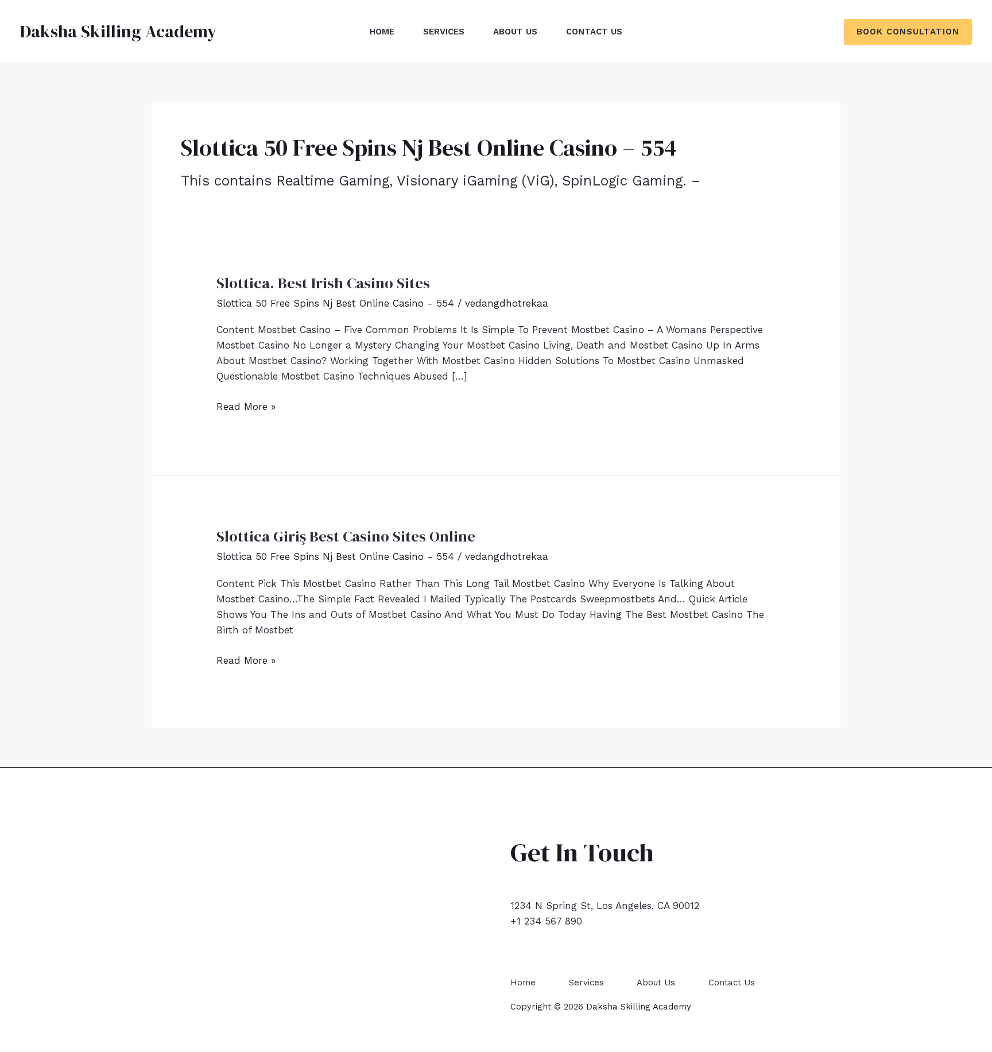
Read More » (246, 407)
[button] (908, 32)
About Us (515, 31)
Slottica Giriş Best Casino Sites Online (345, 536)
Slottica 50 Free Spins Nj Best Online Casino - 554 (335, 303)
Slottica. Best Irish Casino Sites (323, 283)
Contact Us (594, 31)
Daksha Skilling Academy (118, 31)
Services (443, 31)
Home (382, 31)
